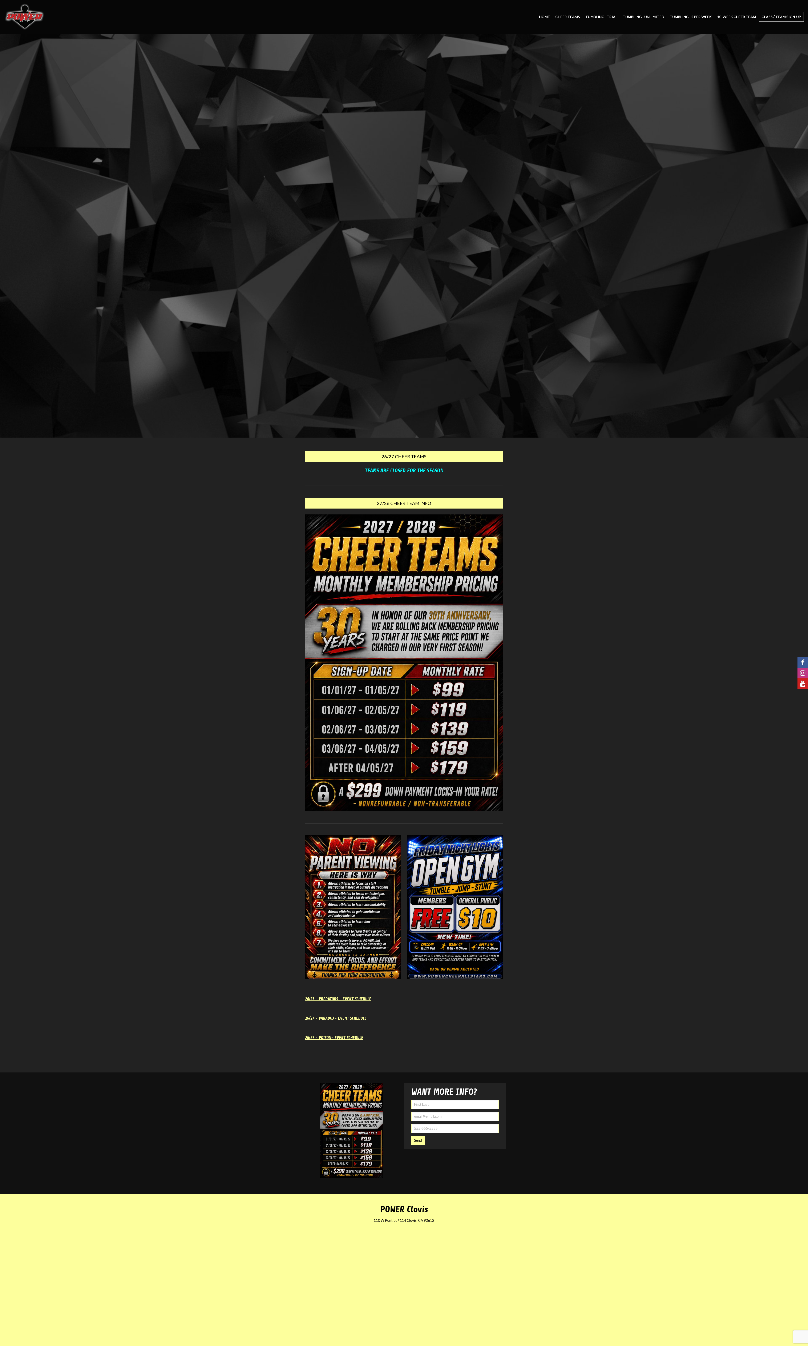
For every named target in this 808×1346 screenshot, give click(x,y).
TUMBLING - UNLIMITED (643, 17)
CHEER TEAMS (567, 17)
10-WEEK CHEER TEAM (736, 17)
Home (544, 17)
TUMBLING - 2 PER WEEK (691, 17)
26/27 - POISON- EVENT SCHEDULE (334, 1037)
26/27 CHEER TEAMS (404, 456)
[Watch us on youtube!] (802, 683)
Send (418, 1140)
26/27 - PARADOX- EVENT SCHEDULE (336, 1018)
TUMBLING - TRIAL (601, 17)
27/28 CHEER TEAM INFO (404, 503)
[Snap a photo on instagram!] (802, 673)
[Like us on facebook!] (802, 662)
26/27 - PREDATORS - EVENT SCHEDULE (338, 998)
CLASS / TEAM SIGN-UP (781, 17)
